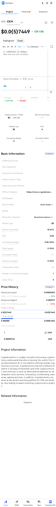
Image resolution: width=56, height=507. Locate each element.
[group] (13, 41)
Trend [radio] (20, 40)
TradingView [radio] (8, 40)
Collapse (49, 153)
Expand (27, 402)
